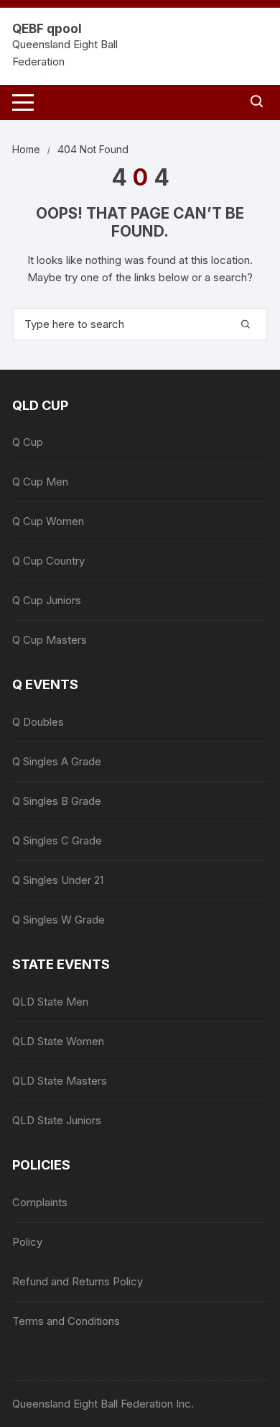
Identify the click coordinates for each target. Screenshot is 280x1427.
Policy (27, 1242)
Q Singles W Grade (58, 919)
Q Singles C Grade (57, 840)
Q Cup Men (40, 481)
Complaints (39, 1202)
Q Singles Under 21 (57, 880)
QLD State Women (58, 1041)
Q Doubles (38, 722)
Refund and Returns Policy (77, 1281)
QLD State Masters (59, 1081)
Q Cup (27, 442)
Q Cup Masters (49, 640)
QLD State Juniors (56, 1120)
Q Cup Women (48, 521)
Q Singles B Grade (56, 801)
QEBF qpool (47, 29)
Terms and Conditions (66, 1321)
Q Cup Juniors (46, 600)
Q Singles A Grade (56, 761)
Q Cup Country (48, 560)
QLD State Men (50, 1001)
